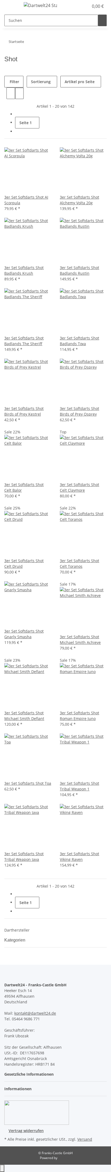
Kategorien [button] (15, 940)
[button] (79, 6)
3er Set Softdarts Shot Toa (27, 783)
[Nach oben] (2, 1168)
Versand (84, 1139)
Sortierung (41, 81)
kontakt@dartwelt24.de (35, 1013)
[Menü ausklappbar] (11, 6)
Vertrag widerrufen (26, 1130)
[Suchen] (102, 20)
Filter (14, 81)
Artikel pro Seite (80, 81)
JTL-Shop (64, 1158)
